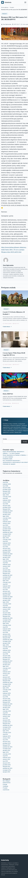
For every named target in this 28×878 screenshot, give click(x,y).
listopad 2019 (6, 616)
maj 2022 (5, 562)
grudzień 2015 (7, 700)
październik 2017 (7, 661)
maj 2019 (5, 627)
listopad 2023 (6, 530)
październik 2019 (7, 618)
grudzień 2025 (7, 489)
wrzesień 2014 (7, 727)
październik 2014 (7, 725)
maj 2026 (5, 482)
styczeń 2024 (6, 527)
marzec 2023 (6, 545)
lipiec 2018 (6, 645)
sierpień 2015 (6, 707)
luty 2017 (5, 675)
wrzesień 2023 (7, 534)
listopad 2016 (6, 680)
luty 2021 (5, 589)
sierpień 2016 (6, 686)
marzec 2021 (6, 588)
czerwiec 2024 (7, 518)
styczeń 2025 (6, 505)
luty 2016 (5, 697)
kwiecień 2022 (7, 564)
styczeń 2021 (6, 591)
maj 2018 (5, 648)
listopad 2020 (6, 595)
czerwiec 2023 (7, 539)
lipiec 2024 (6, 516)
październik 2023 (7, 532)
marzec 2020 (6, 609)
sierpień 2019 (6, 621)
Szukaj (5, 439)
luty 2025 (5, 504)
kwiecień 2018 (7, 650)
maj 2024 (5, 520)
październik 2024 (8, 511)
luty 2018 (5, 654)
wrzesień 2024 (7, 512)
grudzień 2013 (7, 743)
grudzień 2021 (7, 571)
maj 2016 (5, 691)
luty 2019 (5, 632)
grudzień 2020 (7, 593)
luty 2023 (5, 546)
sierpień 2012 (6, 772)
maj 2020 (5, 605)
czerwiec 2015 (7, 711)
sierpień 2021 (6, 579)
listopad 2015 (6, 702)
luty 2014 (5, 739)
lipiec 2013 (6, 752)
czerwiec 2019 (7, 625)
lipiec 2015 (6, 709)
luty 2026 (5, 486)
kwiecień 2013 (7, 757)
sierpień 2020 (6, 600)
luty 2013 (5, 761)
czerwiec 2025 (7, 496)
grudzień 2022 (7, 550)
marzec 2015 (6, 716)
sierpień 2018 (6, 643)
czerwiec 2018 (7, 646)
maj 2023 (5, 541)
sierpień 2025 (6, 493)
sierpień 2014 (6, 729)
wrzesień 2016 (7, 684)
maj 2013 (5, 756)
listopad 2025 (6, 491)
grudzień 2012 (7, 764)
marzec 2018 (6, 652)
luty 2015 (5, 718)
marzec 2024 (6, 523)
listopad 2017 (6, 659)
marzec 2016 (6, 695)
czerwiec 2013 (7, 754)
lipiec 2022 (6, 559)
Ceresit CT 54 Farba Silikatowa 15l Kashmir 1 (14, 313)
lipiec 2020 (6, 602)
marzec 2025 (6, 502)
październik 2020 (7, 596)
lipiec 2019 (6, 623)
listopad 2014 (6, 723)
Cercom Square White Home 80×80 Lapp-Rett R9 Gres (14, 354)
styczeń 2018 (6, 655)
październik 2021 (7, 575)
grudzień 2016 (7, 679)
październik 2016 (7, 682)
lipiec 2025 (6, 495)
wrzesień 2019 (7, 620)
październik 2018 (7, 639)
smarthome (6, 789)
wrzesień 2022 (7, 555)
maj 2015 (5, 713)
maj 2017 (5, 670)
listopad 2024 (6, 509)
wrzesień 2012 (7, 770)
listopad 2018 (6, 638)
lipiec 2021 (6, 580)
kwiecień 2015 (7, 714)
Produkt (4, 13)
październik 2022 (7, 554)
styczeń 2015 (6, 720)
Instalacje (5, 786)
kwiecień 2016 (7, 693)
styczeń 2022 (6, 570)
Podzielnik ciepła (7, 458)
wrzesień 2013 (7, 748)
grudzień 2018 (7, 636)
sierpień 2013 (6, 750)
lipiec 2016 (6, 688)
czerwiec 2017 (7, 668)
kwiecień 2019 (7, 629)
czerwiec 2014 (7, 732)
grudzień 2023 (7, 529)
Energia (5, 784)
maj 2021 (5, 584)
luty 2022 (5, 568)
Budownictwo (6, 782)
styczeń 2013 (6, 763)
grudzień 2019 (7, 614)
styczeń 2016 (6, 698)
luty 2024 (5, 525)
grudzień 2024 (7, 507)
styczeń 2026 (6, 487)
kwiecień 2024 (7, 521)
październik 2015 (7, 704)
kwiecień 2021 (7, 586)
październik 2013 (7, 747)
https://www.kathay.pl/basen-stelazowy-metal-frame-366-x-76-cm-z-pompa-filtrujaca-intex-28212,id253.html (14, 250)
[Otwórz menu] (25, 2)
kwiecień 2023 (7, 543)
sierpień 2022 (6, 557)
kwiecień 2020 (7, 607)
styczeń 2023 (6, 548)
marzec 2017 (6, 673)
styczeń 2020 (6, 613)
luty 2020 (5, 611)
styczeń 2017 (6, 677)
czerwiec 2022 (7, 561)
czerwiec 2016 (7, 689)
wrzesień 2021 (7, 577)
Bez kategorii (6, 781)
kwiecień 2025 (7, 500)
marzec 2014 (6, 738)
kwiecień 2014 (7, 736)
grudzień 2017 (7, 657)
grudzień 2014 (7, 722)
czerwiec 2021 (7, 582)
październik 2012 (7, 768)
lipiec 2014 (6, 731)
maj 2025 (5, 498)
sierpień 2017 (6, 664)
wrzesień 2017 (7, 663)
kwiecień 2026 (7, 484)
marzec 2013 (6, 759)
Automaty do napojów (9, 464)
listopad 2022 (6, 552)
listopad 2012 (6, 766)
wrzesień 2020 (7, 598)
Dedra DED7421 (8, 394)
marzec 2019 (6, 630)
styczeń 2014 (6, 741)
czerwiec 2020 (7, 604)
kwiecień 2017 (7, 672)
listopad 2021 (6, 573)
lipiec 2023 (6, 537)
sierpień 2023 (6, 536)
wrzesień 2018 (7, 641)
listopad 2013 (6, 745)
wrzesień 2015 (7, 705)
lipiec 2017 (6, 666)
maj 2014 (5, 734)
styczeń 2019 (6, 634)
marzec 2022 (6, 566)
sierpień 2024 (6, 514)
